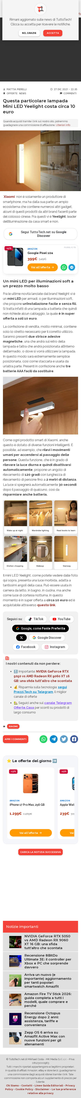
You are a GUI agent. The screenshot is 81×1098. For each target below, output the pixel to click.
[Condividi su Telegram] (71, 267)
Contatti (26, 1085)
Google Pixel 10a (40, 253)
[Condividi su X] (64, 739)
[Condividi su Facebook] (74, 739)
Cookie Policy (24, 1089)
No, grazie (29, 33)
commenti (70, 93)
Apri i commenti (15, 739)
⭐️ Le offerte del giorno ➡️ (32, 761)
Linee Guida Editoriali (49, 1085)
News (22, 93)
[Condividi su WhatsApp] (64, 267)
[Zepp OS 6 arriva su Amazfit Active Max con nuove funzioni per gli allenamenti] (15, 1038)
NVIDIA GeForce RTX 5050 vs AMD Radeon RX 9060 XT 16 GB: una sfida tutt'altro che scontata (43, 676)
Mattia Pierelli (17, 89)
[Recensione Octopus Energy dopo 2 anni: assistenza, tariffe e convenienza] (15, 1019)
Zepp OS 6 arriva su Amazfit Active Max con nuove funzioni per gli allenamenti (44, 1038)
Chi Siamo (12, 1085)
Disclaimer (42, 1089)
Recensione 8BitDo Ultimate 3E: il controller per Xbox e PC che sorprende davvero (47, 961)
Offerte (12, 93)
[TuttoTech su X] (21, 637)
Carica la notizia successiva (40, 852)
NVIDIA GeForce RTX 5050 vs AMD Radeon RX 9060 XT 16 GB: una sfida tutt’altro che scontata (47, 942)
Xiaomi (13, 726)
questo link (46, 605)
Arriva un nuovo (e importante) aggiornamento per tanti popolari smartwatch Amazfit (47, 980)
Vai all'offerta (40, 267)
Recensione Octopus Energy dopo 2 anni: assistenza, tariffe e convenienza (42, 1019)
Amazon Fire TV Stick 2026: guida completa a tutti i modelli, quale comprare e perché (48, 1000)
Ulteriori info (63, 125)
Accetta (53, 33)
